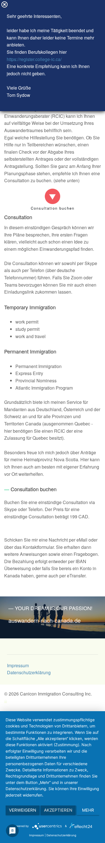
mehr (88, 810)
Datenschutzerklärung (29, 672)
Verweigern (22, 810)
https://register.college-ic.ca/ (34, 59)
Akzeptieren (58, 810)
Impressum (18, 665)
